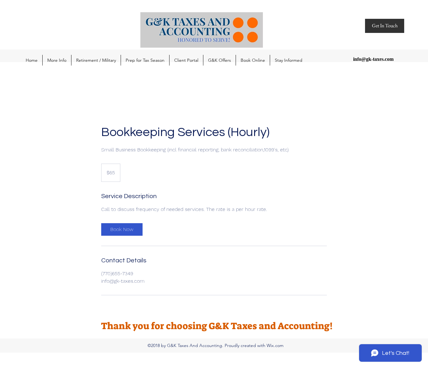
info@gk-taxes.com (373, 59)
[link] (122, 229)
